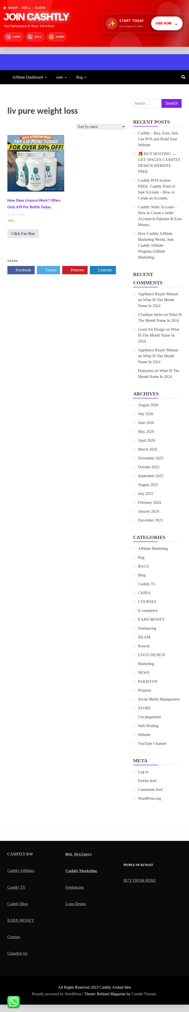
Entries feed (147, 781)
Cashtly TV (16, 887)
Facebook (23, 270)
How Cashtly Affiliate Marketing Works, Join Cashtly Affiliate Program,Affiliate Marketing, (155, 245)
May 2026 (146, 431)
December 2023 (150, 520)
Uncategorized (149, 717)
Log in (143, 772)
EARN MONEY (151, 619)
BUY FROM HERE (140, 880)
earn (59, 77)
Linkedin (104, 270)
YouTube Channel (152, 743)
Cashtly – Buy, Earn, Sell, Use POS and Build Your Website (158, 139)
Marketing (146, 664)
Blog (142, 575)
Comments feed (150, 789)
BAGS (143, 566)
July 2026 (145, 414)
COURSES (147, 602)
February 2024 (149, 502)
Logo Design (75, 904)
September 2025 (150, 476)
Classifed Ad (17, 953)
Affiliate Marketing (153, 548)
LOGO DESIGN (151, 655)
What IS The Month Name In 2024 (158, 335)
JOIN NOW (166, 23)
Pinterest (77, 270)
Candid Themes (143, 994)
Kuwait (144, 646)
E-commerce (148, 610)
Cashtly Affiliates (20, 870)
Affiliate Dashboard (27, 77)
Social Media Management (159, 699)
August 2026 (148, 405)
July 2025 (145, 493)
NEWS (143, 672)
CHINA (144, 593)
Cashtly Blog (17, 904)
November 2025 (150, 458)
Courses (13, 937)
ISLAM (144, 637)
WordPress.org (149, 798)
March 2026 (147, 449)
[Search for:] (157, 103)
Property (144, 690)
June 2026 (146, 423)
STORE (144, 708)
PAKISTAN (148, 681)
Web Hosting (148, 726)
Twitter (50, 270)
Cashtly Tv (146, 584)
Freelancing (147, 628)
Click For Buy (23, 233)
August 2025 (148, 485)
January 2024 (148, 511)
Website (144, 735)
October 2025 (148, 467)
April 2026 (146, 440)
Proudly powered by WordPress (57, 994)
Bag (79, 77)
